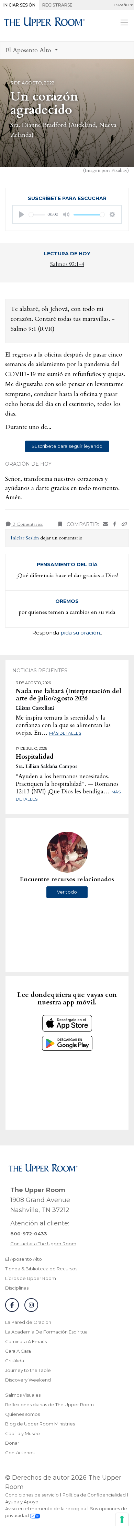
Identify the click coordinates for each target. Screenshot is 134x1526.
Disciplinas (17, 1288)
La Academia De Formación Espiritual (47, 1332)
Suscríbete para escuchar (67, 198)
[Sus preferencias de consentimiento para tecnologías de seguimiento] (122, 1519)
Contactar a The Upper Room (43, 1243)
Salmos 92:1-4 (67, 264)
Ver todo (67, 892)
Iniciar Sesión (19, 5)
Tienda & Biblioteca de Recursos (41, 1268)
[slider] (37, 214)
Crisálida (14, 1360)
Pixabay (119, 170)
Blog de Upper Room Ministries (40, 1423)
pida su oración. (80, 632)
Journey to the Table (28, 1370)
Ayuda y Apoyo (21, 1501)
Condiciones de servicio (32, 1495)
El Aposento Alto (23, 1259)
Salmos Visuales (23, 1395)
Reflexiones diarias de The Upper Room (49, 1404)
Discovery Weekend (28, 1380)
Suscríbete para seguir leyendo (67, 446)
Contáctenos (19, 1452)
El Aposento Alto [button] (29, 50)
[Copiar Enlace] (124, 524)
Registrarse (57, 5)
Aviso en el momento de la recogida (45, 1508)
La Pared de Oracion (28, 1322)
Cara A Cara (18, 1351)
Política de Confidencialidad (94, 1495)
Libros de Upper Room (30, 1278)
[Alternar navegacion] (124, 22)
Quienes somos (22, 1414)
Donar (12, 1443)
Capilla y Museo (22, 1433)
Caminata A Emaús (26, 1341)
